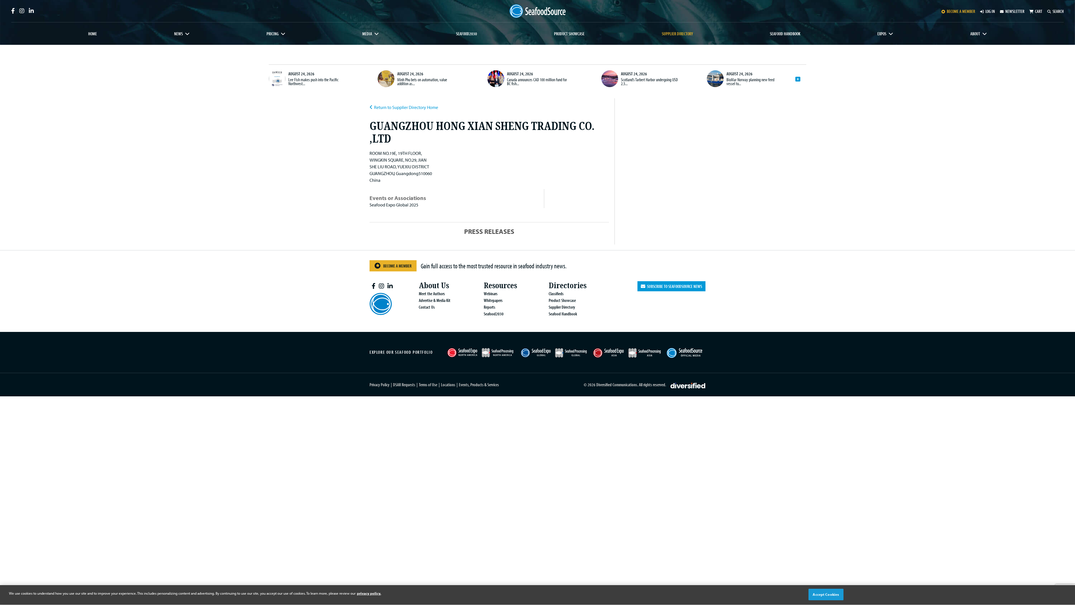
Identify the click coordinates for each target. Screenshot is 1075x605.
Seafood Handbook (785, 33)
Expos (881, 33)
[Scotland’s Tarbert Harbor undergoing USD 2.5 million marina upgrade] (609, 78)
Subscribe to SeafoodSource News (673, 286)
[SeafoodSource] (537, 11)
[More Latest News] (797, 79)
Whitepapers (493, 300)
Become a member (961, 11)
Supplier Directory (677, 33)
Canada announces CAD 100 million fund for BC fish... (537, 81)
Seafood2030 (466, 33)
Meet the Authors (432, 293)
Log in (990, 11)
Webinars (490, 293)
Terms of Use (428, 384)
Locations (448, 384)
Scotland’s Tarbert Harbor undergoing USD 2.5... (649, 81)
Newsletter (1014, 11)
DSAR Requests (404, 384)
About (975, 33)
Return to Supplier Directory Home (406, 107)
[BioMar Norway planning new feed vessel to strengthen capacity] (715, 78)
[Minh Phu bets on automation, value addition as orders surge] (386, 78)
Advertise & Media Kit (434, 300)
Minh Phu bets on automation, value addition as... (422, 81)
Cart (1038, 11)
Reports (489, 307)
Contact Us (427, 307)
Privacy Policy (379, 384)
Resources (500, 285)
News (178, 33)
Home (92, 33)
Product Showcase (569, 33)
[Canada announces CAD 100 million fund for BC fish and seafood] (495, 78)
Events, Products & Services (479, 384)
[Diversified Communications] (687, 385)
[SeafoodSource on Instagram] (21, 11)
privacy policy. (369, 593)
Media (367, 33)
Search (1058, 11)
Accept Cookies (826, 594)
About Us (434, 285)
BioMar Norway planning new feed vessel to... (750, 81)
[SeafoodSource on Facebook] (13, 11)
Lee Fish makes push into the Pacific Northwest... (313, 81)
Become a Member (397, 266)
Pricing (273, 33)
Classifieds (556, 293)
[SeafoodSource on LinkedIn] (31, 11)
